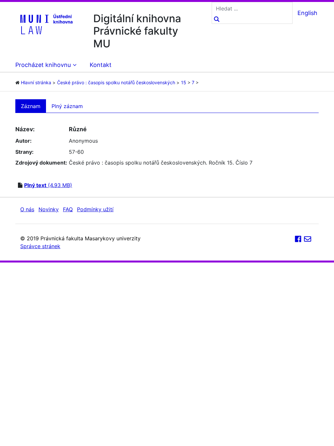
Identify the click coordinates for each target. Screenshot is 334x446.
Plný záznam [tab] (67, 106)
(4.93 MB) (48, 185)
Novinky (48, 209)
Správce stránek (40, 246)
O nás (27, 209)
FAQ (68, 209)
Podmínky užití (95, 209)
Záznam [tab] (30, 106)
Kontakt (101, 64)
